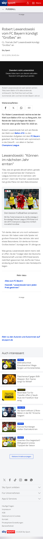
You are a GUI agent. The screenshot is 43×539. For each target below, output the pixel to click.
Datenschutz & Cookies (11, 516)
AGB (3, 513)
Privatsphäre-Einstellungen (12, 523)
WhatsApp (31, 480)
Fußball (11, 9)
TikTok (15, 480)
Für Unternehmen (11, 493)
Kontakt (5, 519)
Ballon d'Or (20, 133)
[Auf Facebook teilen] (5, 108)
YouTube (25, 480)
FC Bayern (35, 136)
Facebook (9, 480)
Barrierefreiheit (8, 526)
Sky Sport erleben (11, 487)
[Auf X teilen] (13, 108)
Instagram (20, 480)
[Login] (28, 3)
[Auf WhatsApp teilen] (21, 108)
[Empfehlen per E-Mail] (29, 108)
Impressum (6, 509)
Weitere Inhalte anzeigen (21, 456)
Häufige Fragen (8, 506)
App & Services (9, 498)
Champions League (10, 145)
